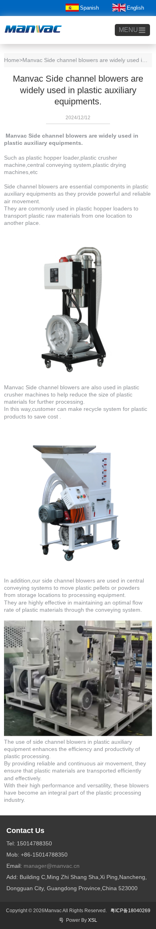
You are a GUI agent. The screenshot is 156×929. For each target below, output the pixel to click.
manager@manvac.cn (52, 866)
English (135, 8)
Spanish (89, 8)
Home (11, 60)
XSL (92, 920)
